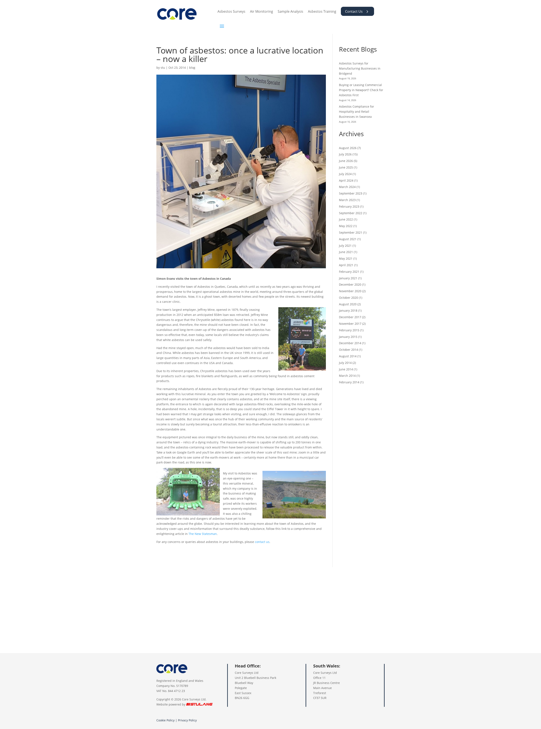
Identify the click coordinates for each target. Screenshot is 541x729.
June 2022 (346, 219)
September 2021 (350, 232)
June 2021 (346, 252)
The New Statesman (203, 534)
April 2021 (346, 265)
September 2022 (350, 213)
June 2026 (346, 161)
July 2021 (345, 246)
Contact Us (354, 11)
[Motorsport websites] (199, 704)
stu (163, 68)
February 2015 (349, 330)
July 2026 (345, 154)
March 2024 (347, 187)
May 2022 (345, 226)
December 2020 (350, 284)
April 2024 (346, 180)
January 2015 (348, 337)
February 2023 (349, 206)
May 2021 (345, 258)
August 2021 (348, 239)
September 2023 (350, 193)
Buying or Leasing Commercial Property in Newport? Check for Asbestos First (361, 90)
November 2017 (350, 324)
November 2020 (350, 291)
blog (192, 68)
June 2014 (346, 369)
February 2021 (349, 272)
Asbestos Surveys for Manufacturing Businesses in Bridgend (359, 68)
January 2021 (348, 278)
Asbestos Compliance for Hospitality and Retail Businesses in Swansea (356, 111)
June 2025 (346, 167)
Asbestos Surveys (231, 11)
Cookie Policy (165, 720)
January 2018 (348, 310)
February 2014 (349, 382)
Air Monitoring (261, 11)
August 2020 (348, 304)
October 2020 (348, 298)
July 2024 (345, 174)
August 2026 (348, 148)
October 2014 (348, 350)
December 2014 (350, 343)
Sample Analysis (290, 11)
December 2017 (350, 317)
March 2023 (347, 200)
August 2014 (348, 356)
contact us (262, 542)
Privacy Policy (187, 720)
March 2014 (347, 376)
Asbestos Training (322, 11)
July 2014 (345, 363)
